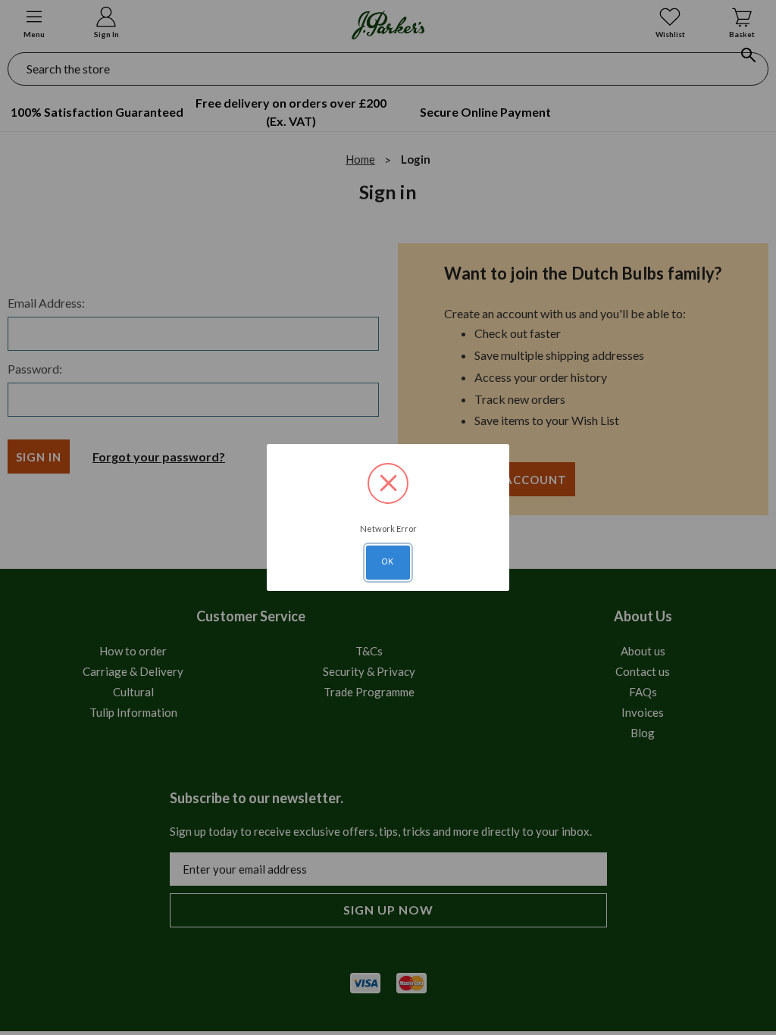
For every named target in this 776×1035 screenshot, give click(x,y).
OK (388, 561)
